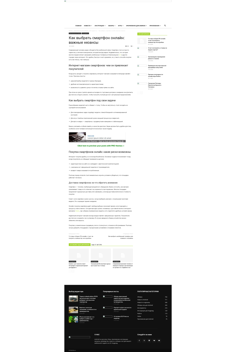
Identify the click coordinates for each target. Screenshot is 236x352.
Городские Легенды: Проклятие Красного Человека (154, 85)
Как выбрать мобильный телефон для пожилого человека (120, 237)
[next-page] (73, 271)
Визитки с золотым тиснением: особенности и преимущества (87, 309)
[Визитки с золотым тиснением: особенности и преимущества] (73, 310)
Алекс (77, 211)
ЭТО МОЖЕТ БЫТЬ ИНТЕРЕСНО (79, 244)
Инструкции (99, 26)
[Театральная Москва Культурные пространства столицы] (101, 255)
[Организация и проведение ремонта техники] (142, 59)
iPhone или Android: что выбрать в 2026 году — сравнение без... (86, 318)
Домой (70, 30)
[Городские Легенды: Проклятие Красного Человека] (142, 85)
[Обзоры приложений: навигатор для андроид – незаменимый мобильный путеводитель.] (107, 298)
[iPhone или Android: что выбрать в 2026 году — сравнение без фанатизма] (73, 319)
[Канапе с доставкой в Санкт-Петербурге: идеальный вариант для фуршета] (79, 255)
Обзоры (111, 26)
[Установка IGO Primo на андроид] (107, 318)
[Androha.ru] (118, 11)
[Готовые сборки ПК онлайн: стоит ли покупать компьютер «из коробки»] (142, 41)
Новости (87, 26)
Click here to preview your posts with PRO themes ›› (101, 146)
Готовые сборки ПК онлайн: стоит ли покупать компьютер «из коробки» (81, 237)
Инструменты (93, 30)
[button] (165, 26)
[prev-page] (70, 271)
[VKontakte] (154, 340)
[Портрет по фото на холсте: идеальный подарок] (107, 310)
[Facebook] (139, 340)
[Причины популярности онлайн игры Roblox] (142, 77)
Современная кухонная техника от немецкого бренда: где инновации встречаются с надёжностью (123, 265)
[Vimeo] (149, 340)
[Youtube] (159, 340)
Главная (78, 26)
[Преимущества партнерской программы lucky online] (142, 68)
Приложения (154, 26)
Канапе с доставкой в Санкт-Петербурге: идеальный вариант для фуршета (78, 265)
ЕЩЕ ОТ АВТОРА (97, 244)
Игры (120, 26)
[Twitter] (144, 340)
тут (120, 55)
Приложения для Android (81, 30)
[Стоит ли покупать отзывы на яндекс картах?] (142, 50)
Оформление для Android (135, 26)
